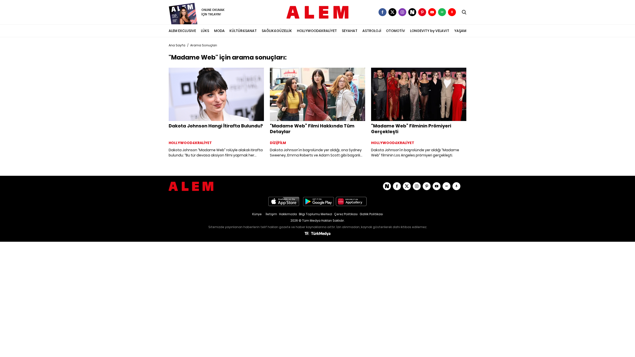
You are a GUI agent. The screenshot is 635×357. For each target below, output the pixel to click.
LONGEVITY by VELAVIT (429, 30)
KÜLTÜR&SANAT (243, 30)
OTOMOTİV (395, 30)
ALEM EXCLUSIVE (182, 30)
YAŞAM (460, 30)
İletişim (271, 214)
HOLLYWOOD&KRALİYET (317, 30)
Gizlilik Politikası (371, 214)
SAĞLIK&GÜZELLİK (277, 30)
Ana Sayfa (177, 45)
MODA (219, 30)
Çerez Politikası (346, 214)
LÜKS (205, 30)
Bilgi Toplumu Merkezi (315, 214)
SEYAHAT (349, 30)
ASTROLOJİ (371, 30)
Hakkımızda (288, 214)
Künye (257, 214)
